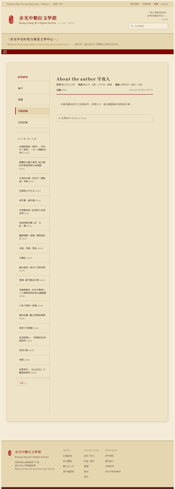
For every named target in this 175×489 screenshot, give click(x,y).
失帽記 (25, 257)
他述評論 (23, 122)
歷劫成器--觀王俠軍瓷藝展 (32, 316)
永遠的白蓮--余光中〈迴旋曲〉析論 (32, 179)
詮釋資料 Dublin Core (73, 118)
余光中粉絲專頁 (113, 471)
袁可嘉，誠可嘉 (30, 200)
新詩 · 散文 (89, 455)
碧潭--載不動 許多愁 (32, 280)
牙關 (24, 359)
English (164, 4)
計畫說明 (67, 455)
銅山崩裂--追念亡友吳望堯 (32, 269)
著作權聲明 (68, 471)
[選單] (5, 51)
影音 (86, 471)
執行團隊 (67, 461)
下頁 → (22, 382)
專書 (20, 99)
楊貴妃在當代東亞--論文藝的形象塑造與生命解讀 (32, 165)
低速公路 (26, 350)
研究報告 (109, 455)
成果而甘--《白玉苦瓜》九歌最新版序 (32, 371)
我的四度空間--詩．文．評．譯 (31, 224)
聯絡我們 (147, 4)
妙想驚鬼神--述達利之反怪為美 (32, 211)
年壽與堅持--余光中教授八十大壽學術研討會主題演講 (32, 292)
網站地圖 (135, 4)
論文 (20, 88)
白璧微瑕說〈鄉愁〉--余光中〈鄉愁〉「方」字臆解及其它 (32, 149)
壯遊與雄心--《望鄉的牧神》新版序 (32, 339)
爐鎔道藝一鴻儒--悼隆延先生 (32, 237)
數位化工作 (68, 466)
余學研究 (109, 466)
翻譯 (86, 466)
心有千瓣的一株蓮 (31, 305)
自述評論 (23, 111)
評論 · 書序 (89, 461)
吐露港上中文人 (30, 190)
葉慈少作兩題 (29, 327)
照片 (86, 476)
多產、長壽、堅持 (31, 248)
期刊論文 (109, 461)
